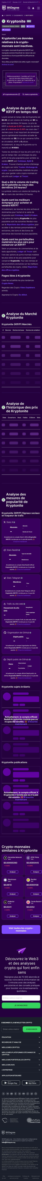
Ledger (16, 176)
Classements (18, 15)
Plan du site (4, 1177)
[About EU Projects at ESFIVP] (10, 1119)
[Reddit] (31, 1093)
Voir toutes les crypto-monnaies (21, 929)
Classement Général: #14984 (10, 26)
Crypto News (7, 283)
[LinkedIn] (19, 1093)
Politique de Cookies (26, 1177)
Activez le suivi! (8, 64)
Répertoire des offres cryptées (20, 224)
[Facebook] (15, 1093)
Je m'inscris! (21, 1005)
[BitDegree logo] (8, 1132)
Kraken (5, 164)
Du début (23, 295)
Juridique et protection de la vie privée (14, 1177)
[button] (33, 8)
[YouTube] (11, 1093)
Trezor (25, 176)
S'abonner (31, 1029)
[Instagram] (27, 1093)
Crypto (8, 15)
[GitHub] (35, 1093)
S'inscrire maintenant (20, 541)
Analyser (13, 872)
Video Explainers (27, 287)
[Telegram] (7, 1093)
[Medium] (23, 1093)
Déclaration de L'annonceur (35, 1177)
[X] (3, 1093)
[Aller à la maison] (3, 15)
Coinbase (22, 161)
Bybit (29, 161)
